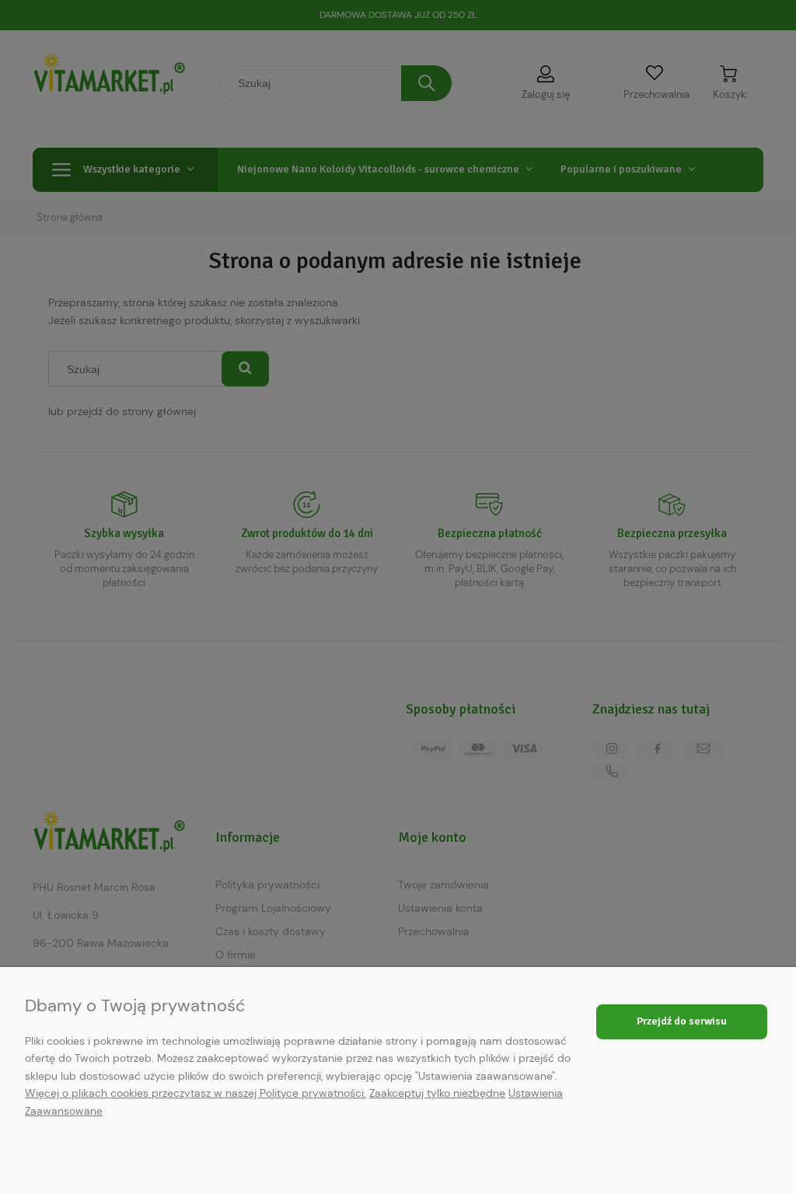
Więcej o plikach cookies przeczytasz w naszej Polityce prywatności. (195, 1093)
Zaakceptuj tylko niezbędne (437, 1093)
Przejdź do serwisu (682, 1021)
